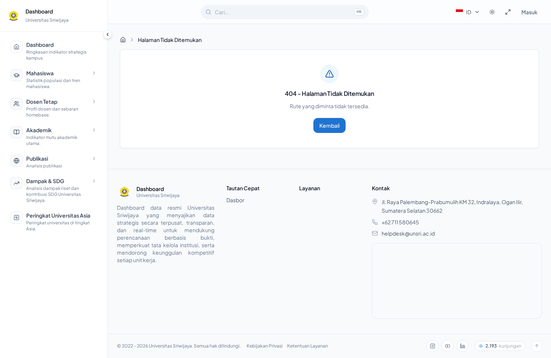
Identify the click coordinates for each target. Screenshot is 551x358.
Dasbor (235, 200)
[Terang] (492, 12)
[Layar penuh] (508, 12)
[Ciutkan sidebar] (107, 34)
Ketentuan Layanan (307, 346)
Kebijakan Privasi (265, 346)
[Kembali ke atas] (537, 346)
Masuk (529, 12)
